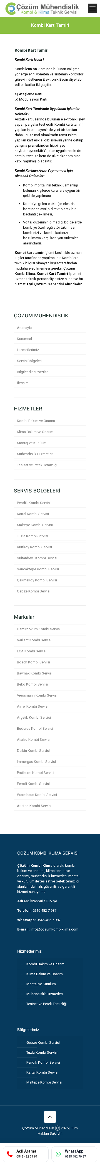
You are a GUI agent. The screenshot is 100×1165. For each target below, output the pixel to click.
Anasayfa (24, 328)
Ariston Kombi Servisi (34, 806)
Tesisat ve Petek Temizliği (37, 465)
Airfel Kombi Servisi (32, 706)
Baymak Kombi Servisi (34, 673)
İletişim (23, 383)
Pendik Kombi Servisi (34, 503)
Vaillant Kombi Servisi (34, 640)
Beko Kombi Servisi (32, 684)
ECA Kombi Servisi (31, 651)
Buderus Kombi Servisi (35, 728)
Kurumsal (24, 339)
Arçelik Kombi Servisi (34, 717)
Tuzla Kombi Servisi (32, 536)
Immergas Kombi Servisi (36, 762)
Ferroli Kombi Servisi (33, 784)
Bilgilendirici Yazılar (32, 372)
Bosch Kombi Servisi (33, 662)
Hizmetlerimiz (28, 350)
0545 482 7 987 (49, 920)
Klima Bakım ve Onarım (35, 432)
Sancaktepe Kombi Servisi (38, 569)
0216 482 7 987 (44, 910)
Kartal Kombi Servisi (33, 514)
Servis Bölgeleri (29, 361)
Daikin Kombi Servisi (33, 750)
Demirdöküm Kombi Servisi (39, 629)
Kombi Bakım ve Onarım (36, 421)
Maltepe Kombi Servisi (35, 525)
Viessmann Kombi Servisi (37, 695)
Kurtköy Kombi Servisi (34, 547)
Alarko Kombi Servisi (33, 739)
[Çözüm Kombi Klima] (42, 8)
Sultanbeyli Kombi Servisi (37, 558)
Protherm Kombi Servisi (35, 773)
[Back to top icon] (50, 1117)
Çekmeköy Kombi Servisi (37, 580)
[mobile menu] (92, 8)
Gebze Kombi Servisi (33, 591)
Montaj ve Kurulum (31, 443)
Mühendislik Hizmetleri (35, 454)
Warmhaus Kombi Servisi (37, 795)
